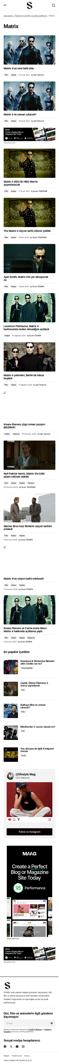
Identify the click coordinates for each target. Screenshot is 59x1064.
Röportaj (31, 638)
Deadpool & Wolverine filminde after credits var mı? (37, 662)
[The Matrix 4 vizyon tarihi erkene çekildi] (29, 212)
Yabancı (16, 434)
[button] (5, 5)
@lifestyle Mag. (25, 774)
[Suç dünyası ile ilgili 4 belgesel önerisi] (11, 754)
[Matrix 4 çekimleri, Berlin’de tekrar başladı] (29, 356)
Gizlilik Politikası (34, 1029)
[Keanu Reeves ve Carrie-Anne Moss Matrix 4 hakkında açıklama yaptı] (29, 609)
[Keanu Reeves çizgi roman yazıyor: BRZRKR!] (29, 406)
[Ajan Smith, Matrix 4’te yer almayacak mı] (29, 258)
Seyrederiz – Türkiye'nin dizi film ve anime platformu (25, 16)
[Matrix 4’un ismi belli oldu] (29, 49)
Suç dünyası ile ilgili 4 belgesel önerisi (37, 750)
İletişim (6, 1056)
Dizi (23, 690)
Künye (27, 1056)
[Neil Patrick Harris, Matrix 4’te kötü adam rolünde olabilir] (29, 455)
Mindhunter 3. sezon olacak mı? (37, 726)
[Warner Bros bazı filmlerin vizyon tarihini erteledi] (29, 507)
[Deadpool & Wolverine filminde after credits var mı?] (11, 667)
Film (6, 75)
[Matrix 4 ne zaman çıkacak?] (29, 96)
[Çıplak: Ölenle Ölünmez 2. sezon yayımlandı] (11, 689)
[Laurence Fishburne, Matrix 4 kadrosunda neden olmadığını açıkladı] (29, 307)
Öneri (23, 755)
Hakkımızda (17, 1056)
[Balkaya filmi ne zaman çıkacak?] (11, 711)
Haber (13, 75)
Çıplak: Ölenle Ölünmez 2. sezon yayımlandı (34, 684)
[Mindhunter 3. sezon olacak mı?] (11, 732)
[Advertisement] (29, 134)
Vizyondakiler (27, 668)
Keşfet (7, 335)
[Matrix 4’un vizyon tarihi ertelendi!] (29, 560)
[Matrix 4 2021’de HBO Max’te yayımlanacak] (29, 163)
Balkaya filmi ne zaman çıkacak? (33, 706)
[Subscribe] (52, 1023)
